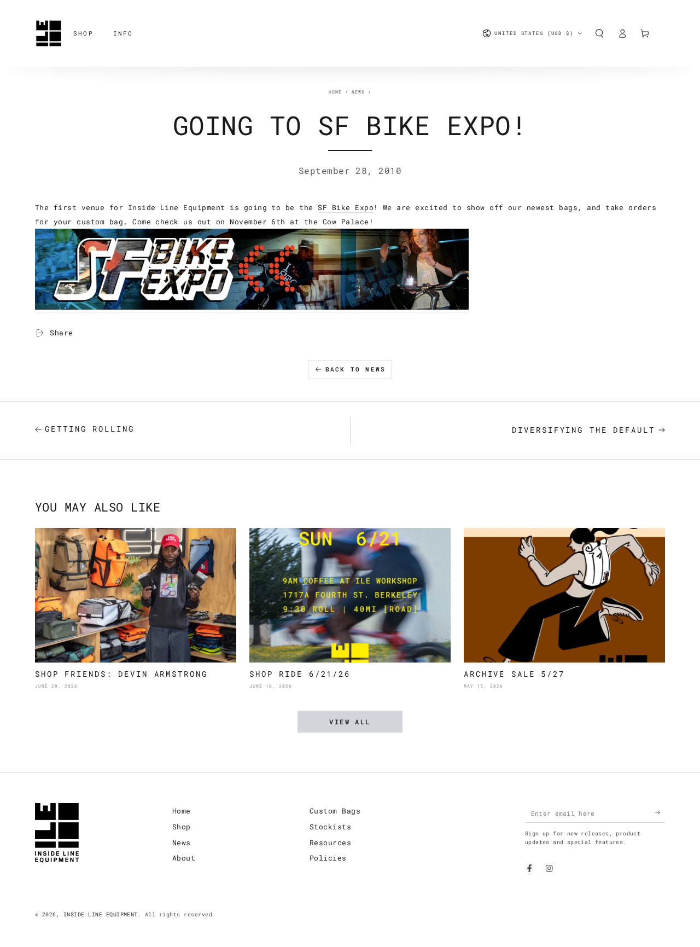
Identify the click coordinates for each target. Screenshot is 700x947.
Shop (181, 826)
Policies (328, 857)
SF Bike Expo (346, 207)
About (183, 857)
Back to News (355, 369)
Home (335, 92)
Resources (330, 842)
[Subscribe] (660, 812)
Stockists (330, 826)
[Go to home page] (48, 33)
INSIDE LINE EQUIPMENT (100, 914)
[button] (599, 33)
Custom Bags (335, 810)
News (358, 92)
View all (349, 721)
